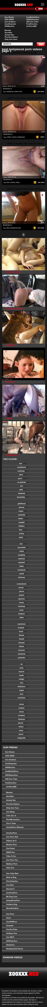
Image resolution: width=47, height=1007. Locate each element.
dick (23, 475)
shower (22, 643)
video (23, 519)
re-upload (22, 482)
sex (23, 463)
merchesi (23, 624)
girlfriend (23, 504)
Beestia (8, 30)
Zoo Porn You (10, 860)
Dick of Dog (9, 877)
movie (22, 588)
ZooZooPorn (10, 833)
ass (23, 544)
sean (22, 610)
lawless (22, 614)
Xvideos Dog (10, 904)
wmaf (23, 574)
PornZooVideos (11, 37)
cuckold (23, 515)
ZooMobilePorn (32, 17)
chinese (23, 577)
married (22, 562)
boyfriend (22, 467)
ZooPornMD (31, 26)
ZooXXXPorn (10, 922)
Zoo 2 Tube (9, 823)
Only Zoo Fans (11, 39)
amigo (23, 679)
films (8, 228)
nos (23, 683)
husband (23, 570)
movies (14, 137)
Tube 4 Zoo (9, 856)
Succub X (8, 889)
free (20, 91)
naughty (23, 555)
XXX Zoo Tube (32, 22)
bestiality (23, 497)
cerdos (23, 708)
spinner (23, 599)
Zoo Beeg (9, 812)
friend (23, 639)
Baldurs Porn (10, 864)
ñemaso (23, 719)
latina (23, 646)
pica (23, 668)
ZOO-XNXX (9, 19)
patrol (23, 595)
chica (23, 727)
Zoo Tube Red (10, 873)
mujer (23, 690)
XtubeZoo (9, 945)
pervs (23, 591)
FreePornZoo (31, 24)
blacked (23, 493)
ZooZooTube (10, 929)
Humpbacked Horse (13, 949)
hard (23, 631)
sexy (23, 730)
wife (23, 490)
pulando (23, 658)
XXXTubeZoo (10, 941)
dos (23, 694)
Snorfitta (8, 33)
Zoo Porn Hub (10, 837)
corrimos (23, 698)
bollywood (10, 91)
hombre (23, 715)
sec (23, 486)
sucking (23, 471)
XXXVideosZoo (32, 19)
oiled (22, 551)
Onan (7, 918)
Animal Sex (9, 35)
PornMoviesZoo (11, 819)
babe (22, 566)
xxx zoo (30, 9)
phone (23, 507)
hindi (17, 182)
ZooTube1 (9, 848)
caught (23, 522)
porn (23, 478)
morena (22, 650)
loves (23, 603)
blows (23, 635)
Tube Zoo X (9, 816)
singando (22, 738)
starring (23, 606)
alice (23, 617)
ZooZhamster (10, 24)
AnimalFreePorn (11, 900)
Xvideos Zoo (10, 933)
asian (23, 511)
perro (23, 734)
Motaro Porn (10, 845)
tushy (23, 533)
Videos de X (9, 841)
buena (23, 672)
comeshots (23, 584)
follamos (23, 686)
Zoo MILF (8, 937)
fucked (23, 628)
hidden (23, 526)
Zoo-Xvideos (10, 22)
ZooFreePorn (10, 893)
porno (23, 723)
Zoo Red (8, 885)
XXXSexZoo (10, 26)
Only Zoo (8, 868)
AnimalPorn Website (13, 827)
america (23, 559)
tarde (22, 675)
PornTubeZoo (10, 881)
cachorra (23, 654)
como (23, 704)
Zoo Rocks (9, 17)
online (16, 91)
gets (23, 537)
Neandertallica (11, 908)
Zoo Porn (8, 914)
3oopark (8, 925)
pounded (23, 547)
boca (22, 712)
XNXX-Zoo (9, 852)
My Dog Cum (10, 897)
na (22, 664)
